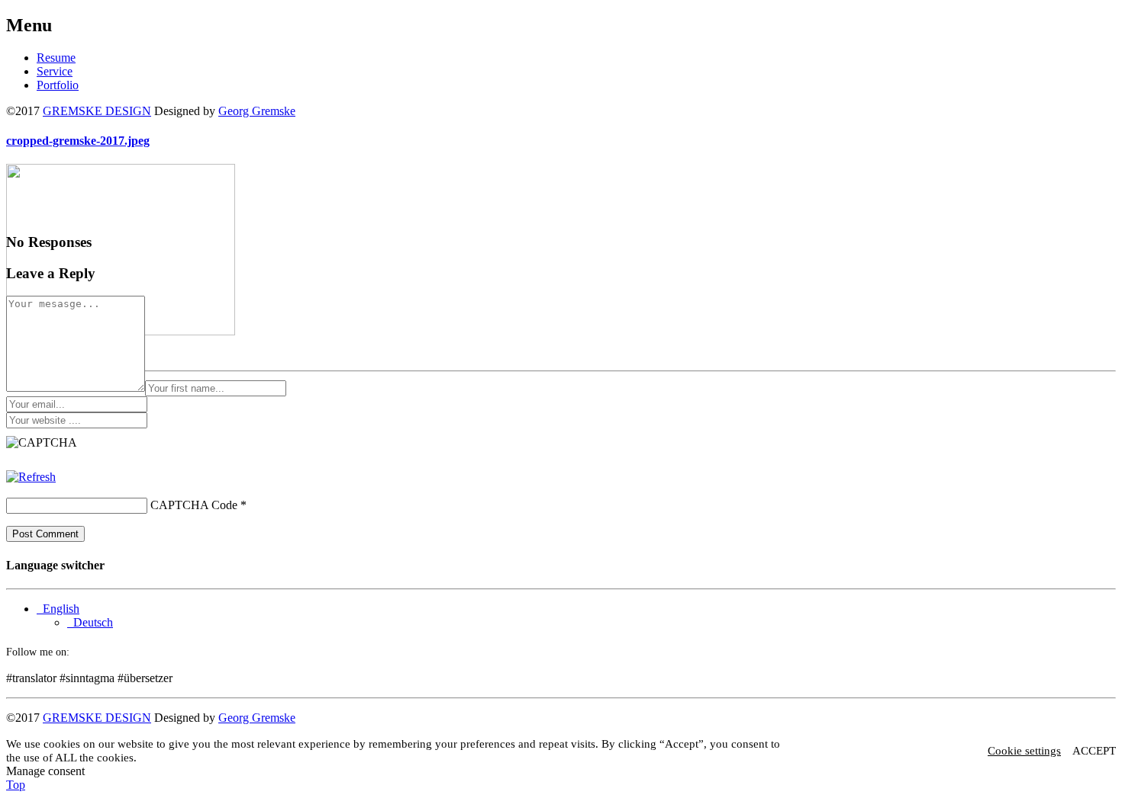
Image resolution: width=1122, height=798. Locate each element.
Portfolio (58, 85)
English (58, 608)
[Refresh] (31, 476)
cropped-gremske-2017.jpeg (78, 140)
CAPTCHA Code (193, 504)
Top (15, 784)
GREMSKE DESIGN (97, 110)
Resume (56, 57)
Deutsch (90, 622)
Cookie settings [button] (1024, 751)
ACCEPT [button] (1094, 751)
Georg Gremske (256, 110)
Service (55, 71)
